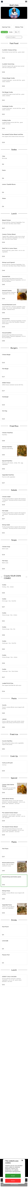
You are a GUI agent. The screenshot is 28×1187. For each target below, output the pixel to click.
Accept (13, 1175)
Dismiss (13, 1180)
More (16, 32)
